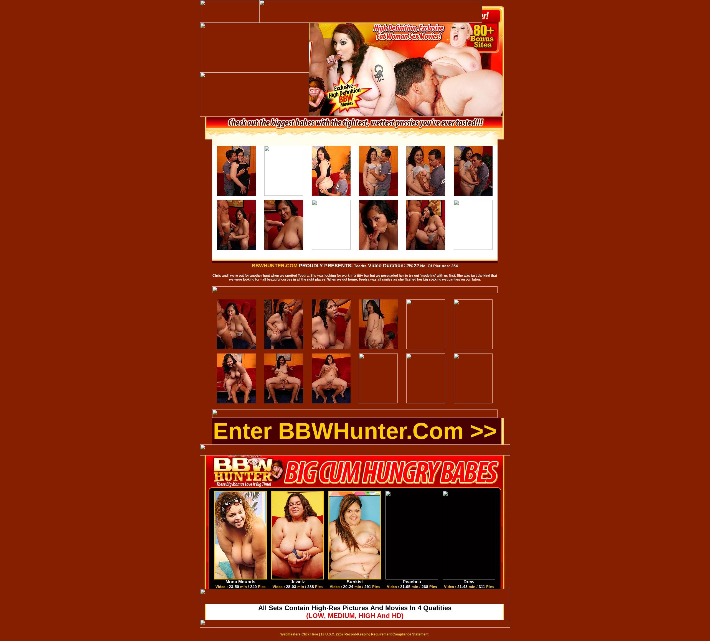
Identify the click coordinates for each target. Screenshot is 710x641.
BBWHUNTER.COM (275, 265)
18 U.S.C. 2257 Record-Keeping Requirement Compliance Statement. (375, 634)
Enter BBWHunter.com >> (355, 431)
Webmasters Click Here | (300, 634)
